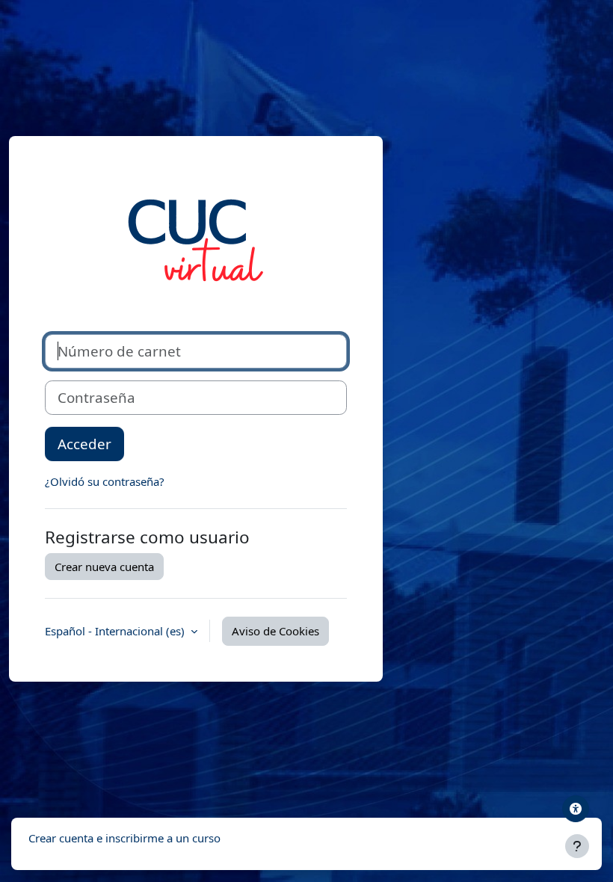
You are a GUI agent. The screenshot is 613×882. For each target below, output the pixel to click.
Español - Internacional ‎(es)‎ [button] (116, 630)
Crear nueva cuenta (104, 566)
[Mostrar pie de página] (577, 846)
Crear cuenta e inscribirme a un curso (124, 837)
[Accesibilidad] (575, 808)
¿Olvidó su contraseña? (104, 481)
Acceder (84, 443)
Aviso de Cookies (275, 630)
